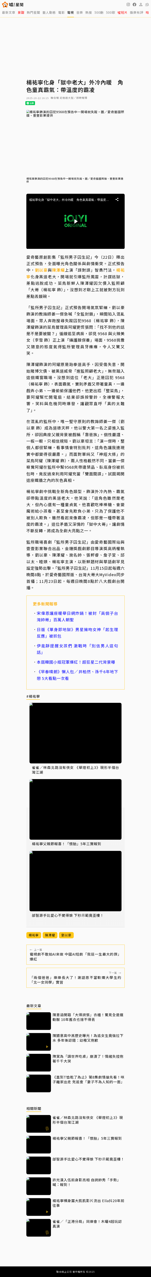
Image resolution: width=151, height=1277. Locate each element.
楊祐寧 (34, 935)
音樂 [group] (79, 12)
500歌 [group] (110, 12)
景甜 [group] (21, 12)
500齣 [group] (99, 12)
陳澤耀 (58, 270)
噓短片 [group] (123, 12)
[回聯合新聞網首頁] (5, 4)
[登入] (141, 4)
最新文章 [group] (8, 12)
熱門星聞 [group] (33, 12)
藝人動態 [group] (49, 12)
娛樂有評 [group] (136, 12)
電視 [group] (70, 12)
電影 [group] (61, 12)
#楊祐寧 (33, 696)
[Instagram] (128, 4)
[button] (134, 4)
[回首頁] (16, 4)
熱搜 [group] (88, 12)
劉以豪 (41, 270)
